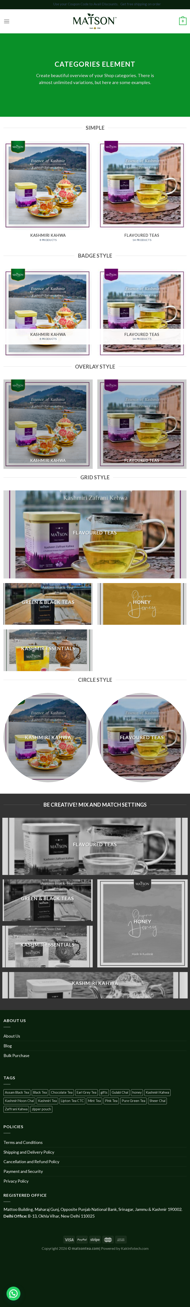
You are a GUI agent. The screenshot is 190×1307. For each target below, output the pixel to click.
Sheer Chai (157, 1101)
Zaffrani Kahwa (16, 1109)
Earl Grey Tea (86, 1092)
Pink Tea (111, 1101)
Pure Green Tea (133, 1101)
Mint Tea (94, 1101)
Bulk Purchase (16, 1055)
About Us (11, 1036)
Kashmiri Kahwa (157, 1092)
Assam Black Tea (17, 1092)
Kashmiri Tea (47, 1101)
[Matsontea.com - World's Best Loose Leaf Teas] (95, 21)
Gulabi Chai (120, 1092)
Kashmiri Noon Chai (19, 1101)
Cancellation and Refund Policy (31, 1161)
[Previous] (3, 195)
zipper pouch (41, 1109)
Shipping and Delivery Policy (28, 1152)
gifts (104, 1092)
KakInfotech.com (135, 1248)
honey (137, 1092)
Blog (7, 1045)
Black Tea (40, 1092)
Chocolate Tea (62, 1092)
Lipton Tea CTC (72, 1101)
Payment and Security (23, 1171)
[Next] (186, 195)
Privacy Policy (15, 1181)
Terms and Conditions (23, 1142)
